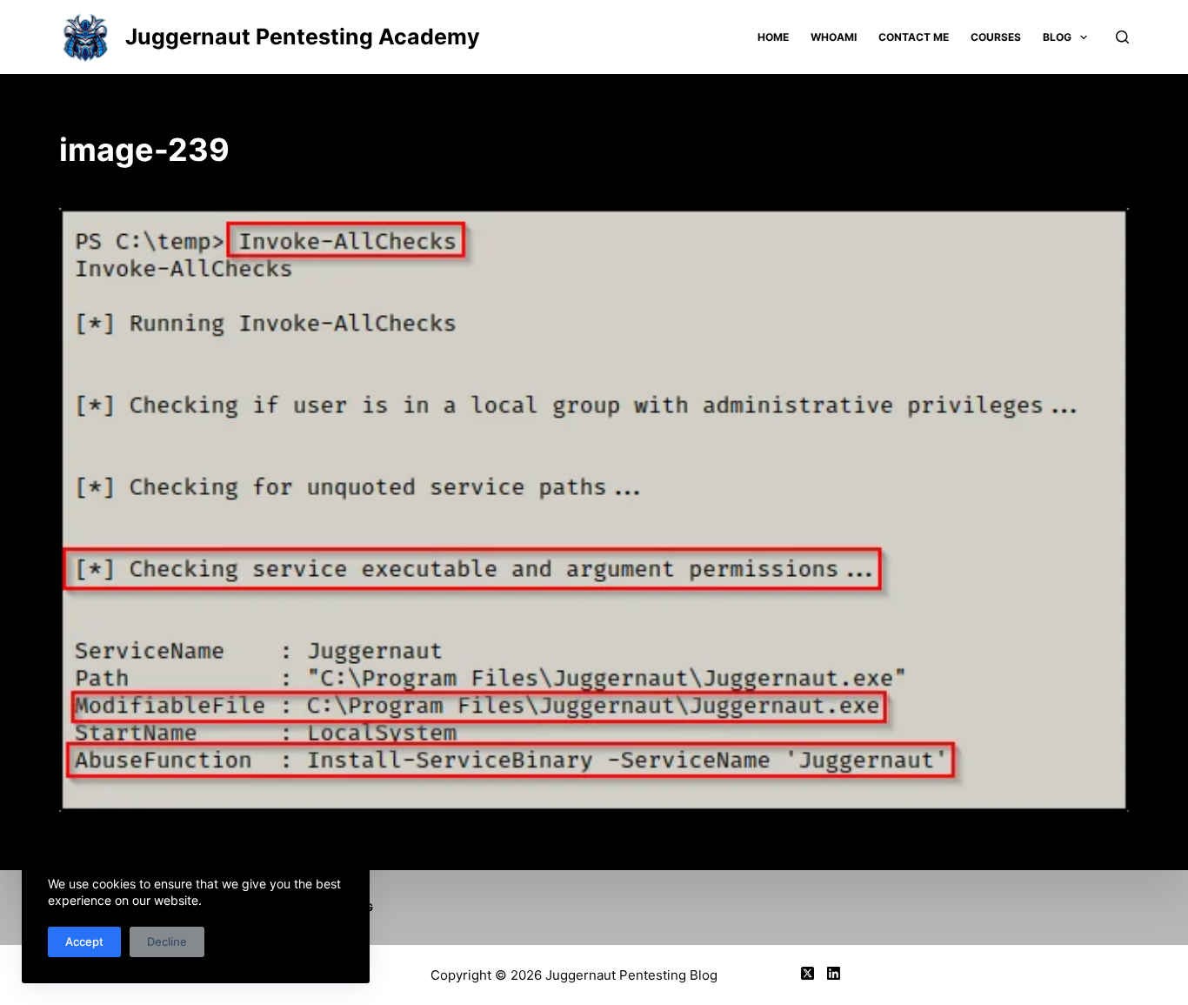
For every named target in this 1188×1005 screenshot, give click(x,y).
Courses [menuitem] (996, 37)
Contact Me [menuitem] (913, 37)
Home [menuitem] (773, 37)
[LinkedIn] (833, 973)
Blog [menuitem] (1057, 37)
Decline (167, 941)
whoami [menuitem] (834, 37)
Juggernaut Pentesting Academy (302, 36)
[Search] (1122, 37)
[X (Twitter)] (807, 973)
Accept (84, 941)
